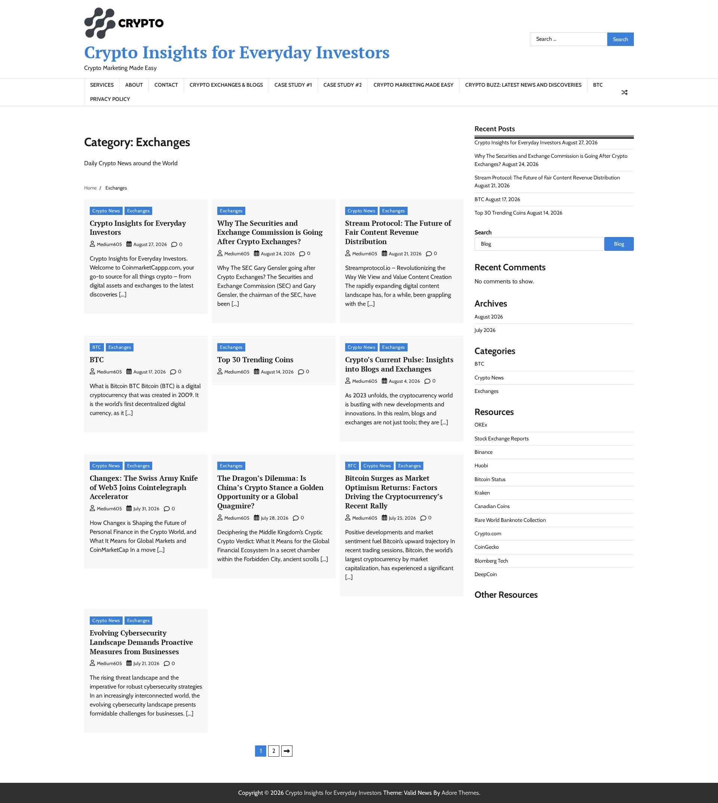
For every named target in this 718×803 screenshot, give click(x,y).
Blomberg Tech (491, 560)
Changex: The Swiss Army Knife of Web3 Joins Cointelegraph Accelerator (144, 487)
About (134, 84)
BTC (598, 84)
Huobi (481, 465)
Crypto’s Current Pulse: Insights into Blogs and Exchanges (399, 364)
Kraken (482, 492)
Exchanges (138, 210)
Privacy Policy (110, 99)
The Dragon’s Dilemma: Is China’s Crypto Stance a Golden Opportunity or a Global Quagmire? (270, 491)
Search (483, 232)
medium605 (109, 244)
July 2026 (485, 330)
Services (102, 84)
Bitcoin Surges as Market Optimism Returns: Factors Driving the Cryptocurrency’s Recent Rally (394, 491)
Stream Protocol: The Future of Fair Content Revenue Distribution (398, 232)
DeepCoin (486, 574)
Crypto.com (488, 533)
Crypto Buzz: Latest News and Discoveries (523, 84)
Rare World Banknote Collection (510, 520)
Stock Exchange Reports (502, 438)
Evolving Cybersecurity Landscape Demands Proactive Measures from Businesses (141, 642)
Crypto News (106, 210)
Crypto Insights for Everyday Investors (237, 52)
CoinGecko (487, 547)
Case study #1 (293, 84)
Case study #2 (342, 84)
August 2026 (489, 316)
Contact (166, 84)
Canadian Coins (492, 506)
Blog (619, 243)
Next (286, 751)
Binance (484, 452)
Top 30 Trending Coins (255, 359)
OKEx (481, 424)
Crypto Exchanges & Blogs (226, 84)
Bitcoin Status (490, 479)
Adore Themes (460, 792)
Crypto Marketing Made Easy (414, 84)
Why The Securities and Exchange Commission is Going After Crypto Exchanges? (270, 232)
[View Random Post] (624, 92)
